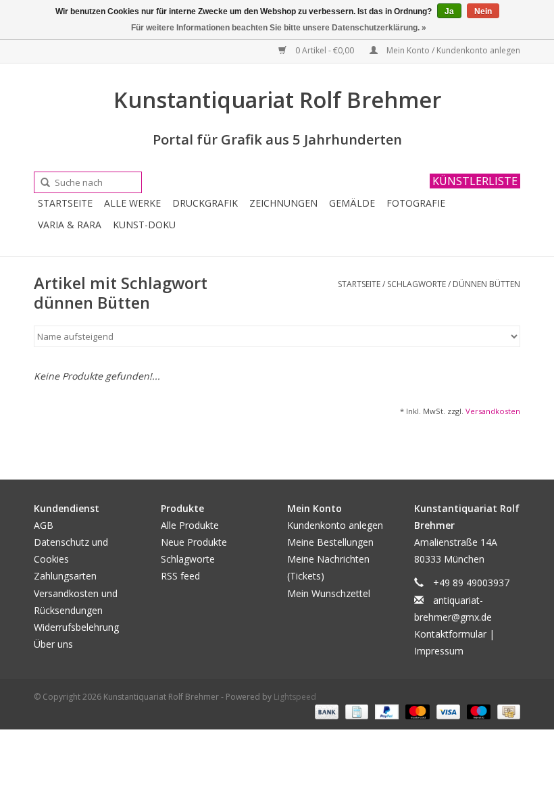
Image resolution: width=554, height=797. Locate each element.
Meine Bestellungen (330, 542)
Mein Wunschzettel (328, 593)
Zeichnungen (283, 203)
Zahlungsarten (65, 575)
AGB (43, 525)
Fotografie (415, 203)
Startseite (65, 203)
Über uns (53, 644)
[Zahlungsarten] (325, 711)
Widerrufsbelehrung (76, 627)
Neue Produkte (194, 542)
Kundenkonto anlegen (335, 525)
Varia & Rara (69, 224)
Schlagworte (416, 284)
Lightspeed (295, 696)
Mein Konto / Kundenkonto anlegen (452, 50)
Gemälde (352, 203)
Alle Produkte (190, 525)
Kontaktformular (450, 633)
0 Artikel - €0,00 (324, 50)
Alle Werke (132, 203)
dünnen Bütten (486, 284)
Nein (483, 11)
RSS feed (180, 575)
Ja (449, 11)
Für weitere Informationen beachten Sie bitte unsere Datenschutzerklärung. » (278, 27)
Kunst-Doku (144, 224)
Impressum (438, 650)
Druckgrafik (205, 203)
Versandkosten (492, 411)
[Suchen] (40, 183)
